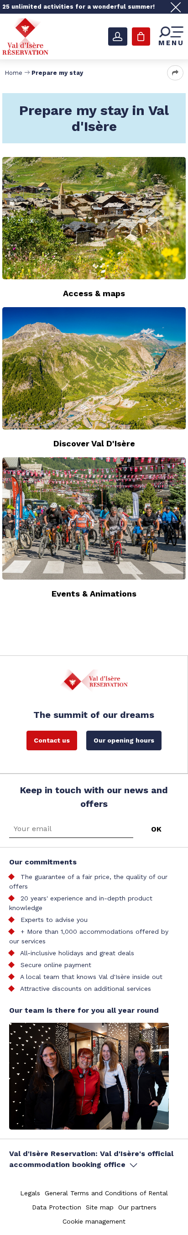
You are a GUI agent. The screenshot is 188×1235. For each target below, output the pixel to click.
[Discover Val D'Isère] (94, 368)
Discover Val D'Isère (94, 443)
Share (175, 72)
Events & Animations (94, 593)
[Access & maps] (94, 218)
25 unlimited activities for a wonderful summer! (78, 6)
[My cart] (141, 36)
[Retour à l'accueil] (25, 35)
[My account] (117, 36)
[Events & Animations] (94, 518)
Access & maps (94, 293)
